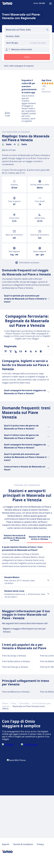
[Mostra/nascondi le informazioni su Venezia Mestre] (48, 580)
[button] (15, 43)
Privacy (40, 844)
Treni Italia (24, 703)
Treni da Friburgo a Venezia (15, 667)
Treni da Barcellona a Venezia (16, 661)
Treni (13, 703)
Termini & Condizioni (23, 844)
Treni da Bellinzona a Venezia (16, 691)
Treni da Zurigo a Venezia (14, 655)
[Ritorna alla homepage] (7, 3)
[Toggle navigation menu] (50, 3)
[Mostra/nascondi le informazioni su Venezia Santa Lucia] (48, 593)
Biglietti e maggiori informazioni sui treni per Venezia (24, 630)
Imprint (5, 844)
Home (5, 703)
